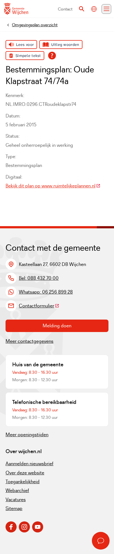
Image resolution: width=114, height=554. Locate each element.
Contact (65, 9)
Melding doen (57, 326)
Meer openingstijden (27, 435)
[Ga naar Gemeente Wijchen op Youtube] (37, 526)
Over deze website (25, 473)
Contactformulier (39, 306)
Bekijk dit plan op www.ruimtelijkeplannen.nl (53, 186)
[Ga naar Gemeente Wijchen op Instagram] (24, 526)
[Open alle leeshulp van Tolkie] (52, 55)
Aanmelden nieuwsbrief (29, 464)
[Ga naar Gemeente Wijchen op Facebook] (11, 526)
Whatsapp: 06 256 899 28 (46, 292)
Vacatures (16, 499)
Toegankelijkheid (23, 482)
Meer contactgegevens (29, 341)
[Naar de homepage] (16, 8)
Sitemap (14, 508)
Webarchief (17, 490)
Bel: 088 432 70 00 (39, 278)
